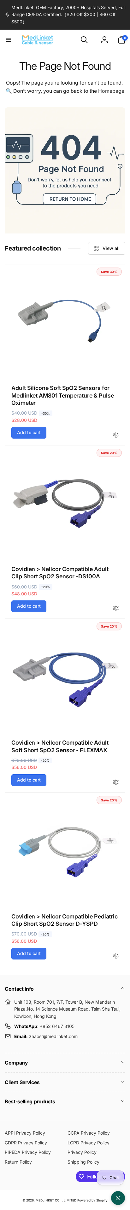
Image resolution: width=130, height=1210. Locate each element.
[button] (8, 40)
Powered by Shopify (92, 1200)
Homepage (111, 91)
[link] (65, 14)
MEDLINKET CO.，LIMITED (56, 1200)
